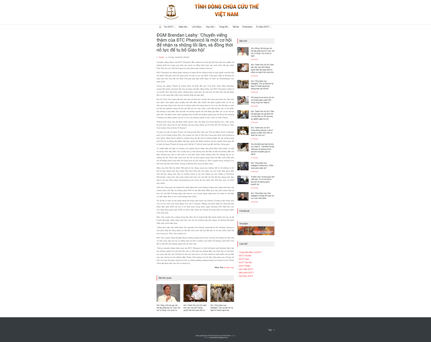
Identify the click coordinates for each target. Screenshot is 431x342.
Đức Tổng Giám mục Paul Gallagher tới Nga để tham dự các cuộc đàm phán (262, 195)
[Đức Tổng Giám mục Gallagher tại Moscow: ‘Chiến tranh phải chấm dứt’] (243, 166)
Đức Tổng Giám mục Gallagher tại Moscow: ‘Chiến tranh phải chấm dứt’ (262, 165)
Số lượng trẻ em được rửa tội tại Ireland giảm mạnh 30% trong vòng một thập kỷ (262, 100)
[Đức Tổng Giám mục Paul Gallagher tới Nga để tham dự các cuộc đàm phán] (243, 196)
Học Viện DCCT (246, 269)
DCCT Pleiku (244, 266)
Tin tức (161, 57)
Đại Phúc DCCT (246, 276)
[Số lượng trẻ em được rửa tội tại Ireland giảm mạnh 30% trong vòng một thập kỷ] (243, 100)
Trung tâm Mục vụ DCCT (250, 252)
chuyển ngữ (229, 267)
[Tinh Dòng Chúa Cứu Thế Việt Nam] (226, 17)
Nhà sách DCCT (246, 272)
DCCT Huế (244, 259)
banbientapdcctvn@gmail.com (218, 337)
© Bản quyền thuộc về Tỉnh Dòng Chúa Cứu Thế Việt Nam (213, 335)
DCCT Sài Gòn (245, 262)
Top (270, 330)
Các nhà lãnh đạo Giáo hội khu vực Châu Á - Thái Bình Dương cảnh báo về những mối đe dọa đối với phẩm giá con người (262, 149)
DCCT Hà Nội (245, 255)
